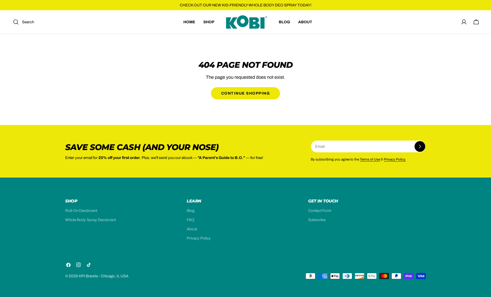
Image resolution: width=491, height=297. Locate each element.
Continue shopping (245, 93)
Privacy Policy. (395, 159)
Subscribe (317, 220)
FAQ (190, 220)
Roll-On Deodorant (81, 211)
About (192, 229)
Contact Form (319, 211)
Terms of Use (370, 159)
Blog (190, 211)
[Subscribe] (420, 146)
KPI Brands (88, 276)
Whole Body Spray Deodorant (90, 220)
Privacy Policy (199, 238)
